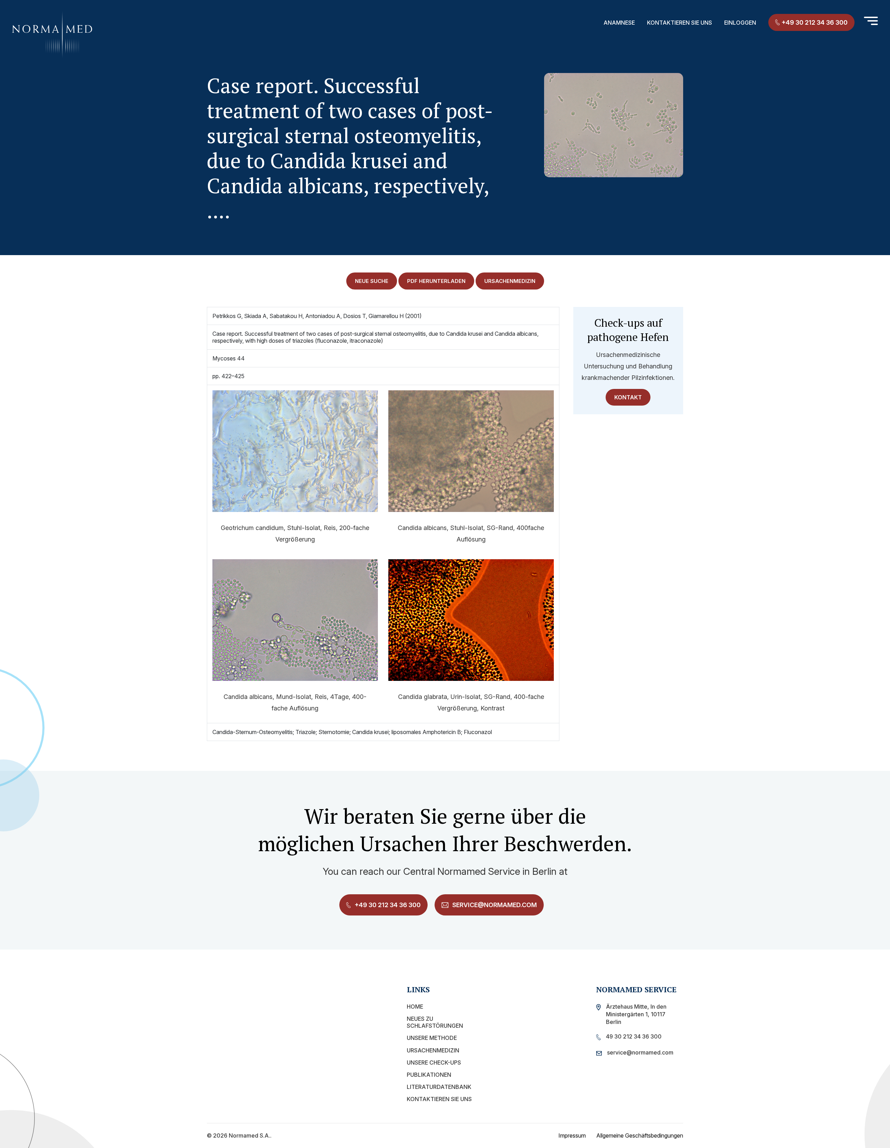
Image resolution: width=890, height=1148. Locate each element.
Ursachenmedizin (433, 1050)
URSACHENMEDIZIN (509, 281)
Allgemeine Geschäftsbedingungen (639, 1135)
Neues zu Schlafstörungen (435, 1022)
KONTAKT (628, 397)
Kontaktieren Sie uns (679, 22)
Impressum (572, 1135)
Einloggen (740, 22)
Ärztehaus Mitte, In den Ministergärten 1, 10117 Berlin (636, 1014)
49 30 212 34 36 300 (634, 1036)
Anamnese (619, 22)
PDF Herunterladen (436, 281)
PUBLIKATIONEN (429, 1074)
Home (415, 1006)
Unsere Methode (432, 1037)
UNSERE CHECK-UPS (434, 1062)
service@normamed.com (494, 905)
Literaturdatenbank (439, 1086)
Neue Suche (371, 281)
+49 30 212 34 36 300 (815, 22)
